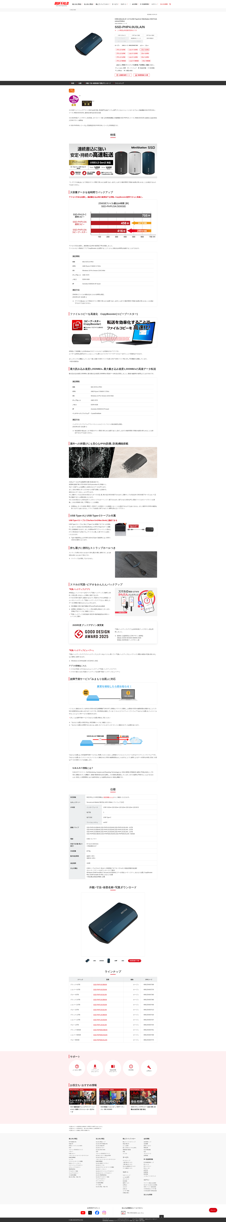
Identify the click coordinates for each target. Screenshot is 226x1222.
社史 (145, 1151)
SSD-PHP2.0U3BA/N (100, 999)
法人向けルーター (100, 1147)
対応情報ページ (108, 797)
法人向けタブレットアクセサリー (104, 1173)
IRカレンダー (147, 1168)
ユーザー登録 (126, 1190)
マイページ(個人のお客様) (150, 1183)
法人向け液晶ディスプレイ (102, 1163)
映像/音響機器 (72, 1157)
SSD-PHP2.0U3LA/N (100, 1010)
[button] (134, 960)
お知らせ (125, 1189)
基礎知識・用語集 (127, 1149)
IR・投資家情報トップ (149, 1162)
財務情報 (146, 1172)
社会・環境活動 (147, 1149)
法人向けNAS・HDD (100, 1149)
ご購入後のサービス (127, 1164)
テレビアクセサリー (73, 1173)
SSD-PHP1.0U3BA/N (100, 1015)
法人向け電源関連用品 (101, 1175)
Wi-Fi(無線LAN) (72, 1142)
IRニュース (146, 1164)
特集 (124, 1151)
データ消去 (98, 1184)
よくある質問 (126, 1177)
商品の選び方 (126, 1143)
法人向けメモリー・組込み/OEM (103, 1155)
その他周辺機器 (72, 1175)
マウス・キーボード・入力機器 (76, 1161)
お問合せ (125, 1185)
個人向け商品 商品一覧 (75, 1177)
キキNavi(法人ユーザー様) (150, 1189)
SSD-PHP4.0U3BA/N (100, 984)
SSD (70, 1147)
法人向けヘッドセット (101, 1169)
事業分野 (146, 1147)
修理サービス (126, 1183)
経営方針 (146, 1170)
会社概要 (146, 1143)
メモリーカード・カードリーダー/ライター (79, 1155)
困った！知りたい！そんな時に (130, 1147)
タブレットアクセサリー (75, 1167)
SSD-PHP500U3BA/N (100, 1030)
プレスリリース (147, 1153)
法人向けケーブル (100, 1165)
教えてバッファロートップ (129, 1142)
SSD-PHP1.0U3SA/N (100, 1020)
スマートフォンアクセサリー (76, 1165)
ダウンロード (126, 1179)
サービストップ (126, 1160)
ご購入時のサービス (127, 1162)
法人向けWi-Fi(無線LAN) (102, 1143)
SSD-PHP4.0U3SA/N (100, 989)
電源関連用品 (72, 1169)
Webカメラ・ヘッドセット (75, 1163)
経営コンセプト (147, 1145)
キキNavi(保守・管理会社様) (150, 1190)
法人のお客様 (148, 1194)
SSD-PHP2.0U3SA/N (100, 1005)
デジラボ (125, 1153)
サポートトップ (126, 1175)
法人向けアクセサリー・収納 (102, 1177)
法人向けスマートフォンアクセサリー (105, 1171)
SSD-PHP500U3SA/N (100, 1035)
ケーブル (71, 1159)
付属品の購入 (126, 1192)
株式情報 (146, 1174)
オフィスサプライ (100, 1181)
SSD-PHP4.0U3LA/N (100, 994)
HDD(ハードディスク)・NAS (75, 1145)
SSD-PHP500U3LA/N (100, 1040)
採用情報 (146, 1155)
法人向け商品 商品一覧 (102, 1186)
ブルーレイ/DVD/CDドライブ (76, 1149)
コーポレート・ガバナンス (150, 1176)
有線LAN (71, 1143)
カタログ (125, 1187)
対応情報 (125, 1181)
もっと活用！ (126, 1145)
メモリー (71, 1151)
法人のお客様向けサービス (129, 1166)
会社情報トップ (147, 1142)
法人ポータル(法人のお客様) (150, 1185)
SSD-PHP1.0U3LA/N (100, 1025)
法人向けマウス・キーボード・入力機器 (105, 1167)
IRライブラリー (147, 1166)
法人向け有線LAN (100, 1145)
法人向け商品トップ (100, 1142)
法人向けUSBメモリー (101, 1157)
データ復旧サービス (127, 1168)
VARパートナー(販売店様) (150, 1187)
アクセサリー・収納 (73, 1171)
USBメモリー (72, 1153)
